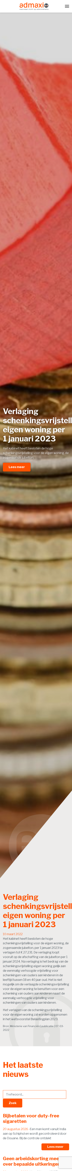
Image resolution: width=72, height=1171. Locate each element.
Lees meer (17, 467)
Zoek (13, 1103)
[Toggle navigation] (67, 6)
